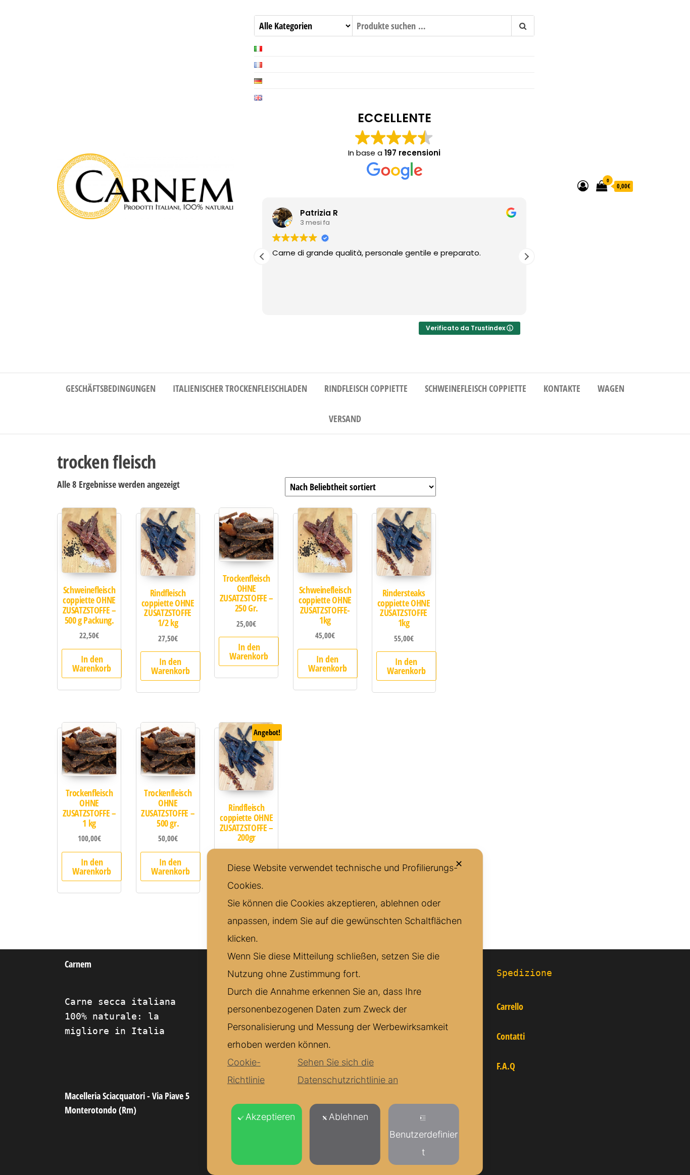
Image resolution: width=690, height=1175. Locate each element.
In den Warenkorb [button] (91, 663)
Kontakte (562, 388)
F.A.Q (506, 1066)
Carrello (510, 1006)
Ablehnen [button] (348, 1116)
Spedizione (524, 972)
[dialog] (345, 1012)
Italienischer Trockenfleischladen (240, 388)
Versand (345, 419)
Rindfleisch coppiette (366, 388)
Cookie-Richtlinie (246, 1071)
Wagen (611, 388)
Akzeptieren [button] (270, 1116)
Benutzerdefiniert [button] (423, 1143)
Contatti (511, 1036)
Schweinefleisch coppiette (475, 388)
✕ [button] (459, 863)
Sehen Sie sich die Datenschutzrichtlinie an (348, 1071)
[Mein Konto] (582, 185)
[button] (526, 256)
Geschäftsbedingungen (111, 388)
